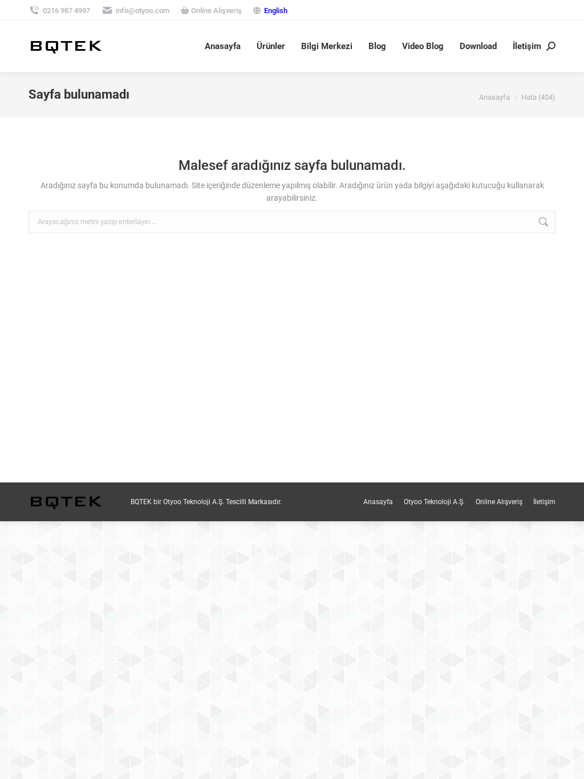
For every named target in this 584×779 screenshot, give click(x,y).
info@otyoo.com (142, 10)
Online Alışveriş (215, 10)
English (275, 10)
